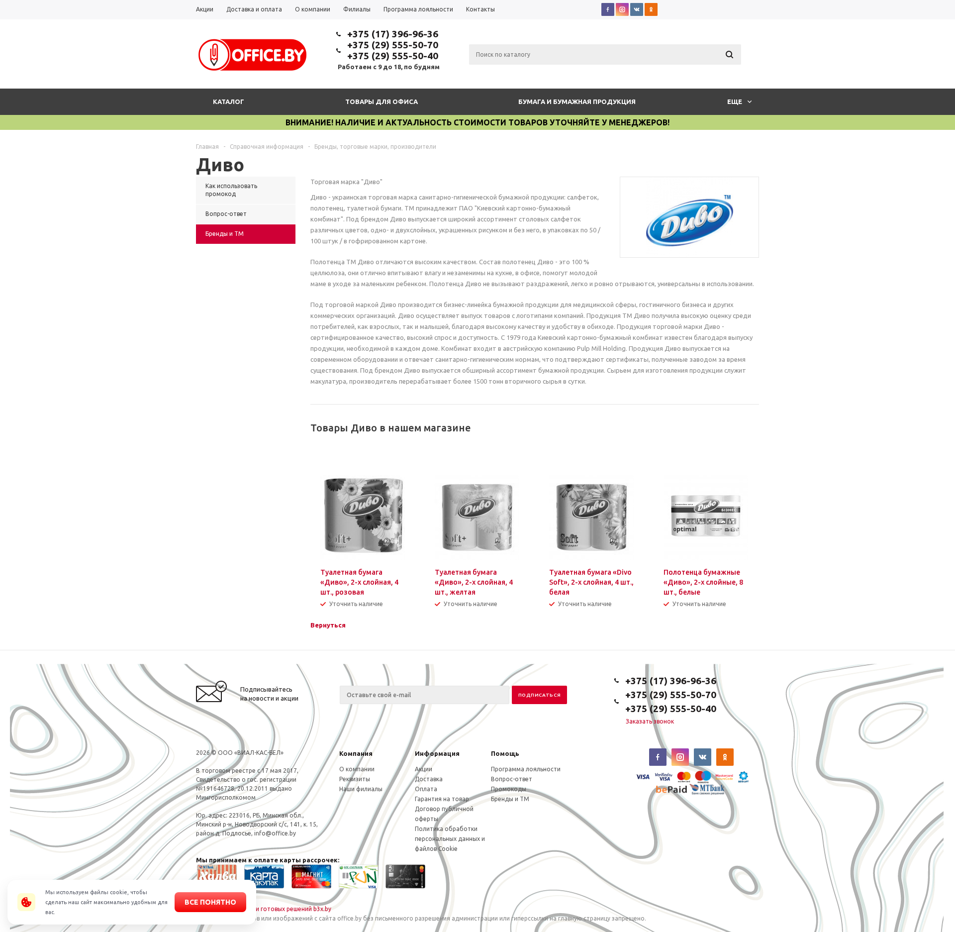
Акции (423, 769)
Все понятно (210, 902)
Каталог (228, 101)
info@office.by (275, 833)
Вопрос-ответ (511, 779)
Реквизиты (354, 779)
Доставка (429, 779)
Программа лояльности (526, 769)
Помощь (505, 753)
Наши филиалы (360, 789)
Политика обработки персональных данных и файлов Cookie (450, 839)
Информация (437, 753)
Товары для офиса (381, 101)
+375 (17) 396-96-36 (392, 33)
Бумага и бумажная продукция (577, 101)
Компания (356, 753)
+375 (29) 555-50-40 (392, 55)
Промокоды (508, 789)
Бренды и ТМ (510, 799)
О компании (357, 769)
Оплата (426, 789)
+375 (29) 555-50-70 (392, 44)
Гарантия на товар (442, 799)
